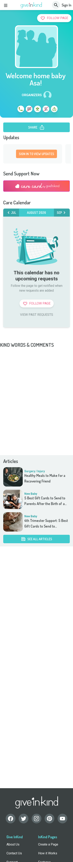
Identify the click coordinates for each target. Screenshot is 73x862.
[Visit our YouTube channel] (62, 818)
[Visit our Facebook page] (10, 818)
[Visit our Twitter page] (23, 818)
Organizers (32, 95)
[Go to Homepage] (31, 5)
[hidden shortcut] (11, 110)
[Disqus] (36, 398)
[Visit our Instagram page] (36, 818)
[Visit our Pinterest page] (49, 818)
